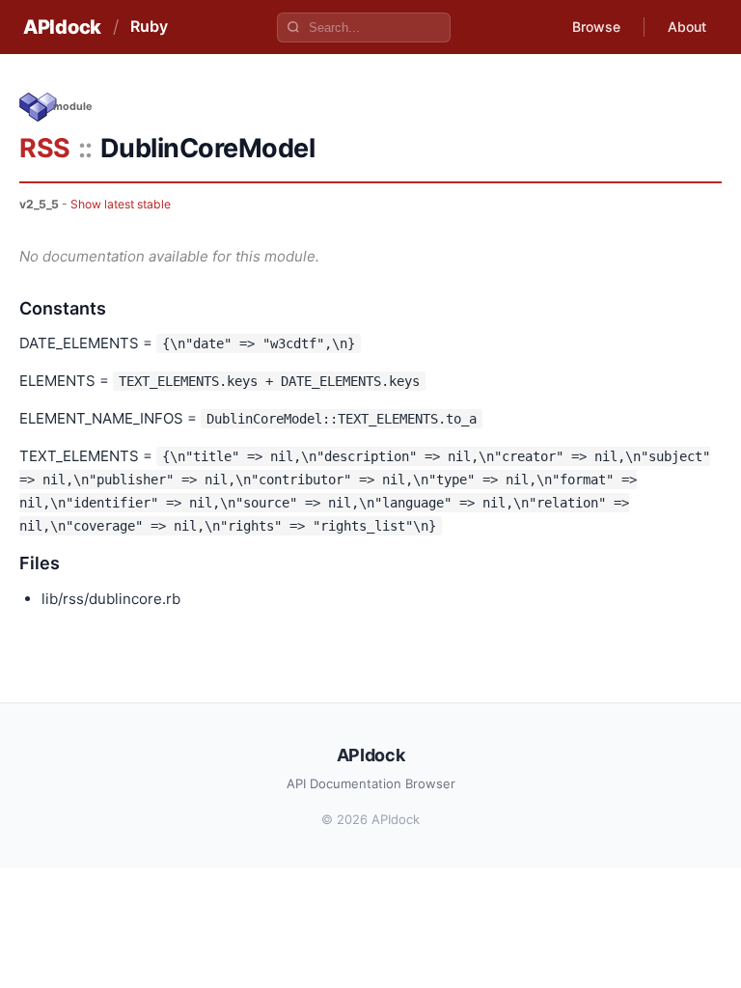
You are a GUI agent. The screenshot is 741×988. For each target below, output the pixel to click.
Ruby (149, 26)
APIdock (62, 27)
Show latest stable (120, 204)
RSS (44, 148)
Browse (596, 26)
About (687, 26)
